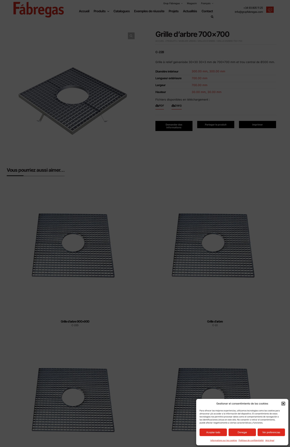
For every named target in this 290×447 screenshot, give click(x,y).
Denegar (242, 432)
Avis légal (269, 440)
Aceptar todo (213, 432)
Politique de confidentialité (251, 440)
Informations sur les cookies (223, 440)
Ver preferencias (271, 432)
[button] (283, 403)
